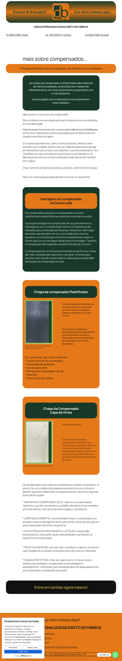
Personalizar (13, 647)
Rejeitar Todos (33, 647)
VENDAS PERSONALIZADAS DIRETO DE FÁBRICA (61, 26)
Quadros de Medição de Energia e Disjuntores (52, 647)
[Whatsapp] (115, 655)
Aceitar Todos (23, 652)
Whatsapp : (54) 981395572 (51, 654)
